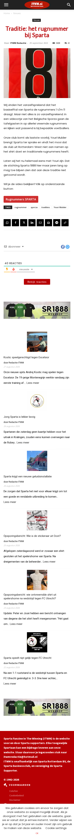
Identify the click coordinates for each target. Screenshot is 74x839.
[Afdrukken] (48, 222)
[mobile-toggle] (6, 5)
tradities (45, 207)
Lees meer (33, 383)
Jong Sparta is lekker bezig (19, 416)
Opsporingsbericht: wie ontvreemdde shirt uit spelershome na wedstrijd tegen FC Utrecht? (30, 596)
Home (7, 13)
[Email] (40, 222)
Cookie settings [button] (56, 828)
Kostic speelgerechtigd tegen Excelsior (26, 357)
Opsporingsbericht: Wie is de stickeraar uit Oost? (32, 536)
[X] (23, 222)
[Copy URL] (65, 222)
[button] (69, 5)
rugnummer (21, 207)
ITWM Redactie (18, 43)
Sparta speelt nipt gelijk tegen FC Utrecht (27, 658)
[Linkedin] (32, 222)
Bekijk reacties (37, 281)
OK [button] (37, 833)
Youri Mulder (60, 207)
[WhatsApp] (7, 222)
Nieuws (17, 13)
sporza (34, 207)
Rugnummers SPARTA (21, 199)
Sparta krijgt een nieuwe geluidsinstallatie (28, 476)
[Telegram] (56, 222)
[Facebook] (15, 222)
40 (69, 43)
